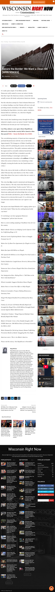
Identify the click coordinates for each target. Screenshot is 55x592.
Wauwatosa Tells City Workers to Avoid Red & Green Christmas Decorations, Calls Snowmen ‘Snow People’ (12, 539)
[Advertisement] (46, 90)
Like (52, 485)
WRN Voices (9, 65)
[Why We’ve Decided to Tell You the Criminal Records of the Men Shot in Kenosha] (3, 464)
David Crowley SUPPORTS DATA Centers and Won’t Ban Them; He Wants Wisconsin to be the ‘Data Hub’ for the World (45, 215)
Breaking (6, 41)
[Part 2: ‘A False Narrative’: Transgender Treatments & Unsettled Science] (21, 505)
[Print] (2, 398)
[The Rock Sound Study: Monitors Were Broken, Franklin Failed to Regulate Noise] (21, 490)
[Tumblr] (18, 398)
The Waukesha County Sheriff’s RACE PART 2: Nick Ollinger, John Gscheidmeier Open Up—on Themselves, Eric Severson (46, 278)
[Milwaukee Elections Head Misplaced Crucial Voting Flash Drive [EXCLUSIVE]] (3, 487)
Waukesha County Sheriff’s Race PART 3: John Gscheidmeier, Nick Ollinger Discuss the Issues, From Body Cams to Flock (46, 267)
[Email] (15, 398)
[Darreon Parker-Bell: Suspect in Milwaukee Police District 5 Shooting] (3, 553)
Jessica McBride (42, 148)
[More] (33, 85)
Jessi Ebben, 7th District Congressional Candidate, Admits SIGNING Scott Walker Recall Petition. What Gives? (45, 308)
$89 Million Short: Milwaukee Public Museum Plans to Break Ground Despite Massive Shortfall (9, 408)
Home (2, 41)
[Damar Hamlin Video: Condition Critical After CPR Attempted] (3, 521)
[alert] (46, 102)
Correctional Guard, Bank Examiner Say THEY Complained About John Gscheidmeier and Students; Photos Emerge (45, 257)
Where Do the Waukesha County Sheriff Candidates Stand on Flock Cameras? (45, 321)
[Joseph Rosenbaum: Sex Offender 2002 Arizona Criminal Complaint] (3, 471)
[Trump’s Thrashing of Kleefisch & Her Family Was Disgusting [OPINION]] (3, 546)
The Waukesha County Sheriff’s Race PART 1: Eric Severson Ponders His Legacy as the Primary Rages (45, 288)
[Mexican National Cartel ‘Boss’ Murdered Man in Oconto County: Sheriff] (21, 471)
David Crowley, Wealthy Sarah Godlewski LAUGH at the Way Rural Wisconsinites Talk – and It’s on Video (46, 225)
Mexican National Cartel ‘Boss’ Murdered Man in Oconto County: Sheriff (30, 471)
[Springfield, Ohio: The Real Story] (21, 477)
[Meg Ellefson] (3, 76)
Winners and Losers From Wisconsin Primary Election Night (46, 238)
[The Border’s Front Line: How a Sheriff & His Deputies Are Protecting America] (21, 464)
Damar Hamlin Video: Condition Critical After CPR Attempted (11, 521)
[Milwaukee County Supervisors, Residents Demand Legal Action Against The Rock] (21, 482)
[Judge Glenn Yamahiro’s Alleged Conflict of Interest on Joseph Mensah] (21, 540)
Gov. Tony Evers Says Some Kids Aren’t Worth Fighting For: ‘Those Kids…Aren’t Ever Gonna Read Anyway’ (30, 431)
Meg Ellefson (7, 76)
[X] (9, 398)
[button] (2, 34)
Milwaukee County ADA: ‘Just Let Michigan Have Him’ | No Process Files (30, 569)
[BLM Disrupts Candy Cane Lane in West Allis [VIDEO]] (3, 561)
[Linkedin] (12, 398)
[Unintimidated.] (27, 10)
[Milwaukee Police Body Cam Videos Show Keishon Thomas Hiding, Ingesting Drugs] (3, 513)
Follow (51, 488)
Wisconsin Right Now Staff (44, 168)
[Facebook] (5, 398)
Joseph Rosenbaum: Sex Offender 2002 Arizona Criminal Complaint (12, 471)
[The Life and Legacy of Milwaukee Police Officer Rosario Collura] (21, 547)
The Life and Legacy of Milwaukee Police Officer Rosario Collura (30, 547)
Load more (45, 349)
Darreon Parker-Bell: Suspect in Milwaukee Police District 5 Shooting (11, 554)
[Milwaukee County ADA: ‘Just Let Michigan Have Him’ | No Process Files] (21, 569)
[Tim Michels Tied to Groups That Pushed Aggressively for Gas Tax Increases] (3, 576)
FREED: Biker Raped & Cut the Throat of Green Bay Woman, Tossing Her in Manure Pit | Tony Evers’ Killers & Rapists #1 (12, 506)
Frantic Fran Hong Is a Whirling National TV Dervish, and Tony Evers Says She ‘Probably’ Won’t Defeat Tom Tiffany (45, 330)
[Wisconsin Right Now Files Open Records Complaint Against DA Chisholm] (21, 561)
